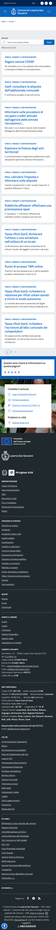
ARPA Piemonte (8, 861)
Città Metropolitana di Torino (14, 831)
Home (4, 21)
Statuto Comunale (9, 779)
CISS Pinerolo (7, 852)
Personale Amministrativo (13, 506)
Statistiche (6, 804)
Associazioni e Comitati (11, 642)
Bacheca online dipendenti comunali (17, 873)
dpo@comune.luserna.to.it (18, 728)
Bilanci (4, 745)
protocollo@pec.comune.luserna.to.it (23, 666)
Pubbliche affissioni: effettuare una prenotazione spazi (28, 207)
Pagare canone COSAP (19, 61)
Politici (4, 511)
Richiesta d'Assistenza (11, 771)
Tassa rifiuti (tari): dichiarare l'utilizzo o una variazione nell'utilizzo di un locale (23, 238)
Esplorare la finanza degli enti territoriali (24, 150)
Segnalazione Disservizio (12, 766)
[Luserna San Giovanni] (13, 11)
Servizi (11, 21)
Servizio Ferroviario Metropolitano (16, 865)
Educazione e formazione (12, 554)
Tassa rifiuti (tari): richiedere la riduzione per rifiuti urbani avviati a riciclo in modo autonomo (27, 295)
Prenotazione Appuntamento (14, 762)
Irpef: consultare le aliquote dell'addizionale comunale (23, 88)
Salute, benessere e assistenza (15, 571)
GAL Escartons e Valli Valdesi (14, 840)
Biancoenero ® (20, 919)
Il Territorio (6, 630)
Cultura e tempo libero (11, 550)
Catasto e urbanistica (11, 546)
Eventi (4, 621)
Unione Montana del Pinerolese (15, 836)
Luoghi (4, 625)
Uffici (4, 494)
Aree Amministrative (10, 490)
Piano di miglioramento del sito (15, 754)
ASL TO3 (5, 844)
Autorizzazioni (8, 542)
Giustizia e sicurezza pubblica (14, 559)
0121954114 (11, 656)
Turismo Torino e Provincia (13, 857)
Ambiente (6, 529)
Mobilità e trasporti (10, 567)
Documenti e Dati (9, 498)
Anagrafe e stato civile (11, 533)
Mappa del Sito (8, 808)
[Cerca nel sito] (49, 12)
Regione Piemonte (10, 3)
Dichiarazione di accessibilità (14, 750)
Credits (5, 796)
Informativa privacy (10, 783)
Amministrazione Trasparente (14, 741)
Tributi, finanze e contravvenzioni (20, 57)
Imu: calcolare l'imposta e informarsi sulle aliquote (21, 178)
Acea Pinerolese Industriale (13, 848)
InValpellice (6, 869)
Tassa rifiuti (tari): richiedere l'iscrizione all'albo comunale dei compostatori (26, 327)
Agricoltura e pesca (10, 525)
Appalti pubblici (8, 538)
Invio (49, 42)
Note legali (6, 787)
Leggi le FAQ (7, 758)
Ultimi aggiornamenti (11, 800)
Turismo (5, 580)
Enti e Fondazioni (9, 502)
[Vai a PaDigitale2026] (17, 472)
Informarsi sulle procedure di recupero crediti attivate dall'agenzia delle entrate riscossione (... (24, 118)
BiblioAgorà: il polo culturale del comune (19, 823)
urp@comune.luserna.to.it (18, 669)
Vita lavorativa (8, 584)
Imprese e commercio (11, 563)
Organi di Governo (9, 485)
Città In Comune (37, 913)
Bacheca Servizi (8, 775)
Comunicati (6, 607)
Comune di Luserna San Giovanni (30, 12)
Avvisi (4, 603)
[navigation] (5, 11)
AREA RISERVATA (28, 926)
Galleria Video (7, 638)
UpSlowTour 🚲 (8, 878)
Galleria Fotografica (10, 634)
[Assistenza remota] (46, 913)
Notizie (5, 598)
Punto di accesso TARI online (24, 266)
